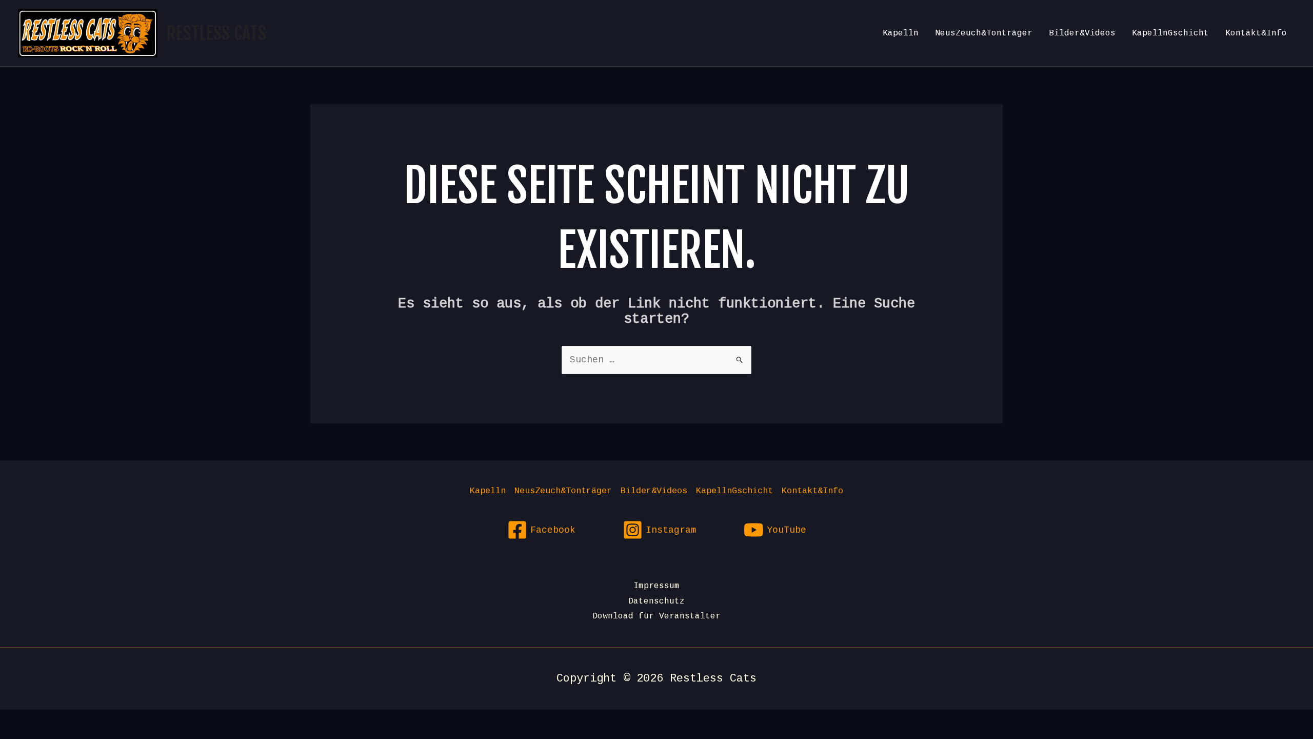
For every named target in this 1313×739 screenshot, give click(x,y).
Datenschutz (656, 601)
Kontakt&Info (1256, 33)
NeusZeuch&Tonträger (983, 33)
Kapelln (901, 33)
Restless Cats (216, 33)
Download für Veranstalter (656, 616)
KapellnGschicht (1170, 33)
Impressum (656, 586)
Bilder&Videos (1082, 33)
